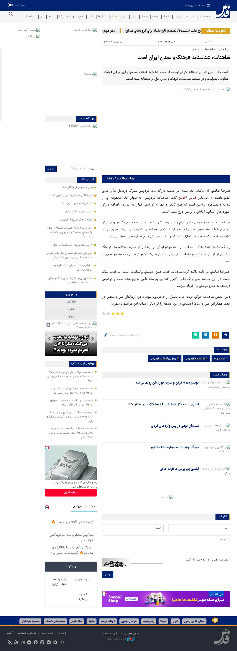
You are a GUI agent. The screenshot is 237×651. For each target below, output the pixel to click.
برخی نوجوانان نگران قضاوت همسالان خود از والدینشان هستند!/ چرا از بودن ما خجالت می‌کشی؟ (69, 232)
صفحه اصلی (204, 17)
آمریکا (163, 621)
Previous (92, 338)
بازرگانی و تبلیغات (27, 633)
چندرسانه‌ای (77, 17)
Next (49, 338)
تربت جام (219, 358)
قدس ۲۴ (63, 17)
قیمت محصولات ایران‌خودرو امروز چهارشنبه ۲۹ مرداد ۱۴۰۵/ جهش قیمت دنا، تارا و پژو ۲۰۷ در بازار (70, 433)
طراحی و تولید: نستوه (117, 639)
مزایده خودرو (82, 579)
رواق (124, 17)
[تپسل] (104, 593)
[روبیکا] (62, 643)
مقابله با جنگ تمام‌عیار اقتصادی (76, 220)
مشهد (91, 621)
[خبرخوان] (9, 643)
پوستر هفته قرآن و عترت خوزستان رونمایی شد (167, 382)
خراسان (114, 17)
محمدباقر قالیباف (55, 621)
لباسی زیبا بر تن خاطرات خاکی (179, 469)
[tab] (71, 294)
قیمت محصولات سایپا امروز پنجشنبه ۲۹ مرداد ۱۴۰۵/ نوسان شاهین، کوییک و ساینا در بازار (69, 417)
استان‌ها (102, 17)
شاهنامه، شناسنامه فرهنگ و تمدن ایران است (183, 58)
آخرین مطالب (86, 180)
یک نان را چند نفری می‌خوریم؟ (77, 204)
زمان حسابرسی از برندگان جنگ (77, 187)
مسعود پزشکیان (30, 621)
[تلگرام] (29, 643)
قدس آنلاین (223, 13)
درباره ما (62, 633)
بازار (41, 17)
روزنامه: (93, 169)
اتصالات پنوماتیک (82, 597)
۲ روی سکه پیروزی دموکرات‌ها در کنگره (72, 245)
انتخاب (50, 169)
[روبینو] (55, 643)
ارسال (107, 574)
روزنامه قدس (29, 17)
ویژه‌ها (51, 17)
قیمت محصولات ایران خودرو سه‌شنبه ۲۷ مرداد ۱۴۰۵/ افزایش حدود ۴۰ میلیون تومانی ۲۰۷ (70, 376)
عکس (91, 17)
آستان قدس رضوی (194, 621)
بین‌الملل (178, 17)
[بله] (49, 643)
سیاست (190, 17)
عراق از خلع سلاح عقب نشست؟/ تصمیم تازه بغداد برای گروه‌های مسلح (178, 30)
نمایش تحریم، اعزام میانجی (78, 212)
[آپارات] (16, 643)
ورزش (133, 17)
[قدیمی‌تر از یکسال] (215, 388)
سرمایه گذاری (71, 493)
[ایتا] (42, 643)
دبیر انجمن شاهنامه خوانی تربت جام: (211, 50)
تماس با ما (47, 633)
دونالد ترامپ (108, 621)
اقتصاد (166, 17)
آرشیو (9, 633)
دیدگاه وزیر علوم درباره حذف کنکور (174, 447)
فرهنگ (144, 17)
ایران (175, 621)
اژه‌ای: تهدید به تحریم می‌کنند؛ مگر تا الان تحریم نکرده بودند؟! (71, 344)
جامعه (155, 17)
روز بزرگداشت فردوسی (163, 358)
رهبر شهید (148, 621)
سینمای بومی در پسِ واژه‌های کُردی (175, 426)
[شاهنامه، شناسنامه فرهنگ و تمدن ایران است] (166, 130)
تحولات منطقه (216, 30)
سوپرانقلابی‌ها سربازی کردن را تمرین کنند (72, 195)
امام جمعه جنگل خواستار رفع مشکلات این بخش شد (163, 404)
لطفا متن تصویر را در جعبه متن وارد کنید (208, 560)
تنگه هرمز (76, 621)
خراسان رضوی (129, 621)
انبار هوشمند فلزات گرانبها (59, 582)
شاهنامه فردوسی (195, 358)
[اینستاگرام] (22, 643)
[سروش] (36, 643)
